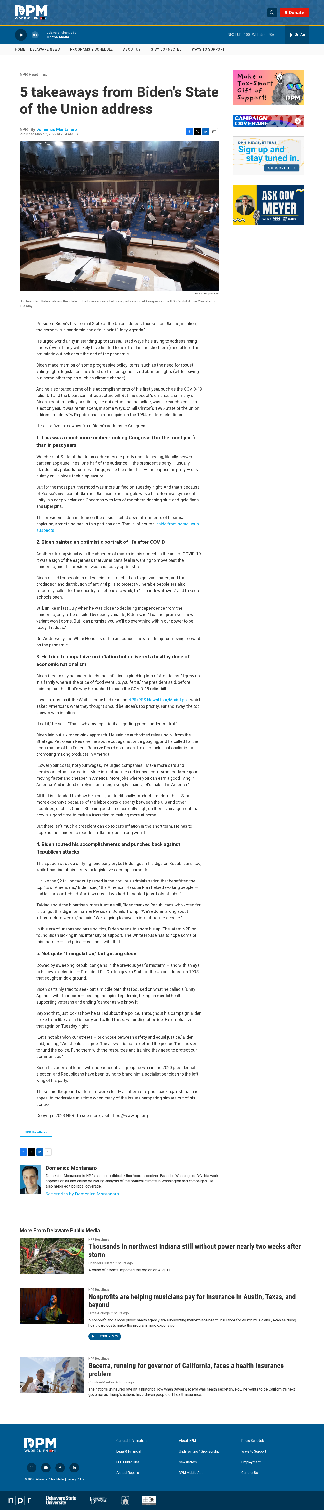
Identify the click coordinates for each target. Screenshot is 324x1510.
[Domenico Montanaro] (30, 1179)
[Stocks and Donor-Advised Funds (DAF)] (268, 87)
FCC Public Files (127, 1462)
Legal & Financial (128, 1451)
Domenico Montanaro (56, 129)
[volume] (35, 34)
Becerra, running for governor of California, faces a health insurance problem (186, 1369)
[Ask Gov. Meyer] (268, 205)
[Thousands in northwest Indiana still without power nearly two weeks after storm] (52, 1255)
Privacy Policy (76, 1479)
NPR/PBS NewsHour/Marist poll (158, 699)
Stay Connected (166, 49)
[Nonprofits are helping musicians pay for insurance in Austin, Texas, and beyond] (52, 1306)
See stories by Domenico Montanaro (82, 1194)
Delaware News (45, 49)
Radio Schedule (253, 1441)
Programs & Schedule (91, 49)
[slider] (42, 34)
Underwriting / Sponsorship (199, 1451)
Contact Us (249, 1473)
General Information (131, 1441)
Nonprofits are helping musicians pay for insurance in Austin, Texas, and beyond (192, 1301)
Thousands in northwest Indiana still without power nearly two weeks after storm (194, 1250)
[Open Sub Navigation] (63, 49)
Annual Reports (128, 1473)
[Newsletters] (268, 156)
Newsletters (188, 1462)
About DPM (187, 1441)
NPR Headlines (33, 74)
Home (20, 49)
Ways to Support (208, 49)
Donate (296, 12)
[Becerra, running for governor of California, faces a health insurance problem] (52, 1374)
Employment (251, 1462)
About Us (132, 49)
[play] (21, 35)
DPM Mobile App (191, 1473)
